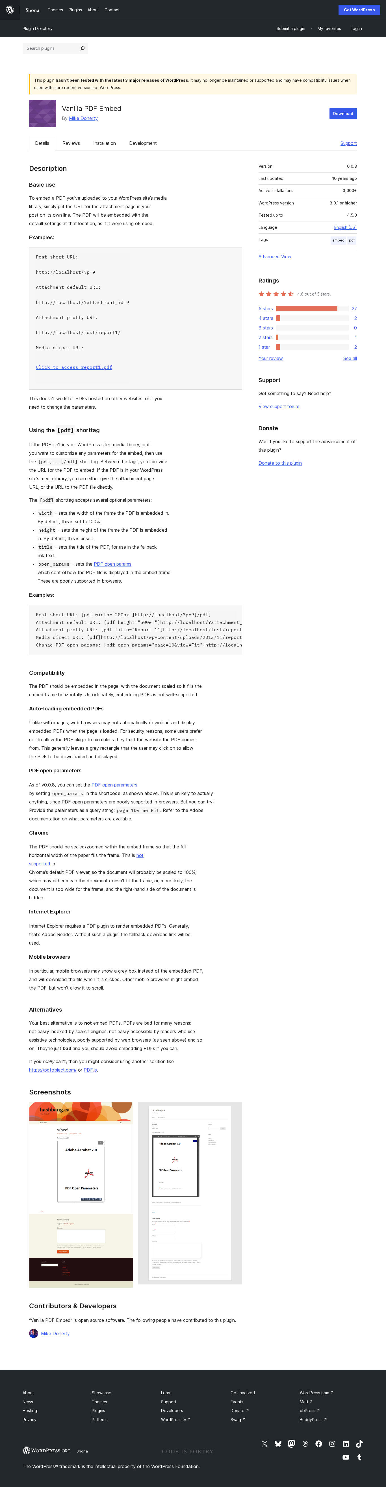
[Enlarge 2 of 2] (234, 1110)
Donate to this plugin (280, 463)
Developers (172, 1410)
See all (350, 358)
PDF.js (90, 1070)
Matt (306, 1401)
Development (143, 143)
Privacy (29, 1419)
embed (338, 240)
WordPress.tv (176, 1419)
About (28, 1392)
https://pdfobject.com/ (53, 1070)
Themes (99, 1401)
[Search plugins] (82, 48)
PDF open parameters (114, 785)
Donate (240, 1410)
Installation (104, 143)
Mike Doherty (83, 118)
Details (42, 143)
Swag (238, 1419)
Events (237, 1401)
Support (349, 143)
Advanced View (275, 256)
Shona (82, 1451)
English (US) (345, 227)
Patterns (100, 1419)
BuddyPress (313, 1419)
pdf (352, 240)
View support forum (279, 406)
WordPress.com (317, 1392)
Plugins (98, 1410)
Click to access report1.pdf (74, 367)
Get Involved (243, 1392)
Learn (166, 1392)
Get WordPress (359, 9)
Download (343, 113)
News (28, 1401)
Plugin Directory (38, 28)
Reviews (71, 143)
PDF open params (112, 564)
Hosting (30, 1410)
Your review (271, 358)
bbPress (310, 1410)
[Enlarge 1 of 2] (126, 1110)
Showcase (101, 1392)
